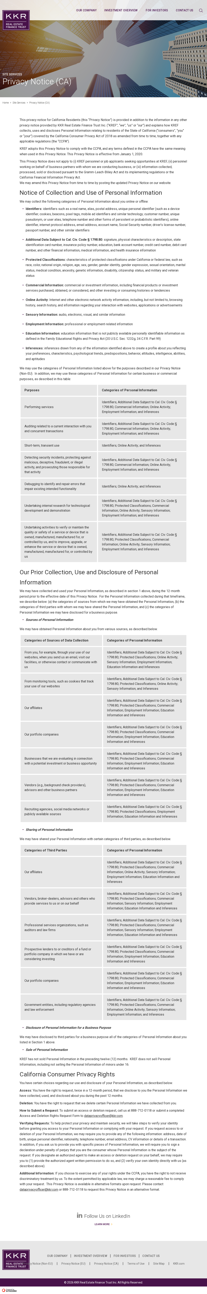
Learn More (102, 1224)
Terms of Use (136, 1263)
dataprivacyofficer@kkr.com (103, 1116)
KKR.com (179, 1263)
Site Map (159, 1263)
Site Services (19, 102)
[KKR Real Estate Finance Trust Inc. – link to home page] (16, 20)
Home (5, 102)
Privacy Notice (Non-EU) (38, 1263)
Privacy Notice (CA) (106, 1263)
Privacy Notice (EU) (73, 1263)
